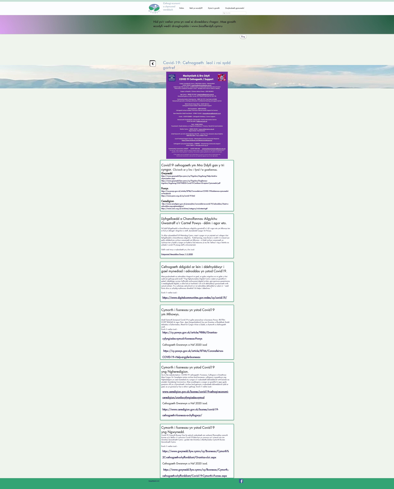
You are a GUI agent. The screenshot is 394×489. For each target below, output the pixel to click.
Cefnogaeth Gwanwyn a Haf (178, 344)
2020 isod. (201, 403)
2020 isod (201, 344)
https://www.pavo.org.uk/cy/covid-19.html (178, 196)
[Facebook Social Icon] (241, 481)
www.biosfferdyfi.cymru (206, 26)
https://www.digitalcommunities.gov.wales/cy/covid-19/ (194, 297)
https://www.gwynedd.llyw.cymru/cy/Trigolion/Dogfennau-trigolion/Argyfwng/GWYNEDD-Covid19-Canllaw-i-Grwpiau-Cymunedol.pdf (190, 182)
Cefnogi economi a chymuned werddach (171, 6)
